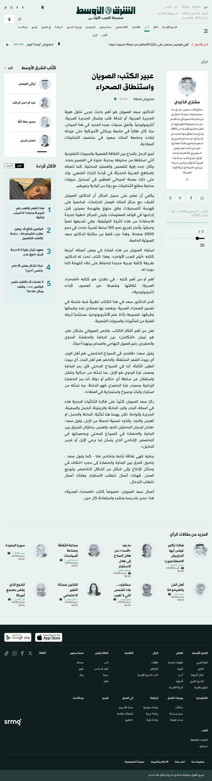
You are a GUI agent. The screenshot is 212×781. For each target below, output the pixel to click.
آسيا (180, 675)
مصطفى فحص (124, 570)
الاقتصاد (136, 27)
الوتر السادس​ (101, 669)
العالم (156, 27)
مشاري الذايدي (177, 565)
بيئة (82, 675)
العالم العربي (202, 663)
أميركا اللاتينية (176, 687)
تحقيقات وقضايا (125, 714)
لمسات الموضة (176, 720)
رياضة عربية (152, 714)
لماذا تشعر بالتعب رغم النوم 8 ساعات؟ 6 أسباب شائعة (28, 213)
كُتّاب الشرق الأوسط (39, 68)
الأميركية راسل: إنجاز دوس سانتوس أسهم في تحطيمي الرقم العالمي (145, 44)
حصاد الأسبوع (126, 707)
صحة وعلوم (105, 27)
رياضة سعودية (150, 707)
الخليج (201, 669)
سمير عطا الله (27, 122)
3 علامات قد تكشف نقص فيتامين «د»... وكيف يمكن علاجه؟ (27, 287)
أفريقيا (179, 681)
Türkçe (185, 7)
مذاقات (179, 707)
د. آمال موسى (72, 599)
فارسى (168, 7)
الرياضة (59, 27)
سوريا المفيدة (15, 545)
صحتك (80, 663)
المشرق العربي (197, 681)
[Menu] (206, 31)
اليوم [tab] (19, 165)
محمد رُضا (179, 594)
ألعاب (104, 35)
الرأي (146, 27)
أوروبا (180, 669)
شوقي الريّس (125, 599)
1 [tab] (42, 152)
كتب (106, 663)
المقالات (154, 663)
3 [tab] (18, 152)
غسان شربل (28, 141)
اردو (176, 7)
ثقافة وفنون (122, 27)
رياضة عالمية (152, 720)
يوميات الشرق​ (74, 27)
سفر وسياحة (176, 714)
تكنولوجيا (90, 27)
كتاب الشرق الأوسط (147, 675)
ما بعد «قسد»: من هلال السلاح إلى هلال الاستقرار (122, 556)
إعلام (106, 681)
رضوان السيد (72, 560)
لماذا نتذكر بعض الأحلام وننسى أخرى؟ (27, 268)
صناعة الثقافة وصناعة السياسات (68, 550)
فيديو (34, 27)
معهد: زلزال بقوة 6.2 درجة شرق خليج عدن (27, 252)
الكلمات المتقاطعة (199, 740)
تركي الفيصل (27, 84)
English (196, 7)
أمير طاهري (20, 599)
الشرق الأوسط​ (169, 27)
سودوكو (204, 746)
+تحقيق (129, 720)
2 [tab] (30, 152)
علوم (81, 669)
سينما (105, 675)
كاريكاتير (154, 669)
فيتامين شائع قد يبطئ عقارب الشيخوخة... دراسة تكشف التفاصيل (26, 234)
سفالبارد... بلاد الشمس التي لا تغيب (122, 590)
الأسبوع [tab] (10, 165)
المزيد (94, 35)
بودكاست (23, 27)
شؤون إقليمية (201, 687)
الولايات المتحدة (175, 663)
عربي (206, 7)
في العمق (46, 27)
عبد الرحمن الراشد (24, 103)
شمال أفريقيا (197, 675)
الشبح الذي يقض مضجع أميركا (15, 590)
